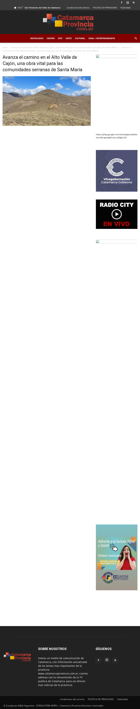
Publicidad (125, 7)
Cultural (80, 38)
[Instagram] (127, 2)
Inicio (5, 47)
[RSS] (133, 2)
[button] (135, 38)
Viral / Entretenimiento (101, 38)
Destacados (36, 38)
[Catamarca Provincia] (70, 22)
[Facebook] (121, 2)
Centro (51, 38)
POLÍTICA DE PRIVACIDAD (105, 7)
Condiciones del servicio (78, 7)
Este (60, 38)
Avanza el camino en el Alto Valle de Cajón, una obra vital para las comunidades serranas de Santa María (64, 47)
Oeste (69, 38)
